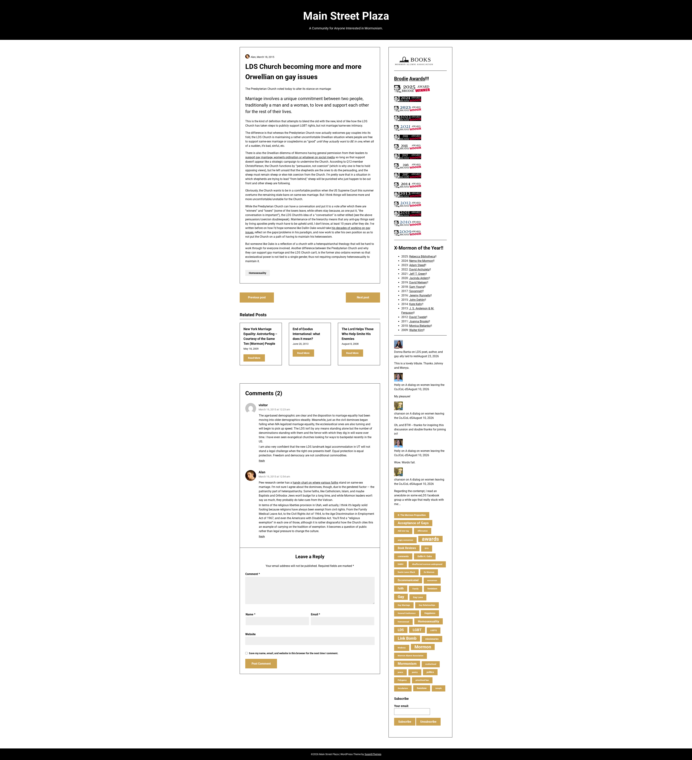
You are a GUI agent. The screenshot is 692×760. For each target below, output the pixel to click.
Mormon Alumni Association (410, 656)
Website (250, 634)
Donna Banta (402, 352)
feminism (432, 588)
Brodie (401, 78)
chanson (399, 413)
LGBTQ (433, 630)
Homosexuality (257, 273)
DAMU (400, 564)
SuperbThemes (373, 754)
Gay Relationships (427, 605)
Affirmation (423, 531)
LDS (401, 630)
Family (415, 589)
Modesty (402, 648)
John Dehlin (417, 299)
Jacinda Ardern (419, 278)
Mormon (422, 646)
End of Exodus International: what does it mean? (306, 334)
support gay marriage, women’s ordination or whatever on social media (290, 157)
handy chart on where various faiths (315, 482)
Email (315, 614)
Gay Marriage (404, 605)
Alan (262, 472)
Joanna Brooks (419, 321)
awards (430, 539)
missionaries (432, 639)
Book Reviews (407, 548)
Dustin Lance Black (406, 572)
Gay (401, 597)
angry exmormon (405, 540)
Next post (363, 297)
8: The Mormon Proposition (412, 515)
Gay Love (418, 597)
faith (401, 588)
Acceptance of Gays (413, 523)
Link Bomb (407, 638)
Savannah (415, 291)
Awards (417, 78)
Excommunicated (408, 580)
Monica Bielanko (420, 325)
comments (403, 556)
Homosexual (403, 622)
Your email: (401, 706)
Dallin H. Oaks (425, 556)
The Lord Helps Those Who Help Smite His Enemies (358, 334)
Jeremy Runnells (419, 295)
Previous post (257, 297)
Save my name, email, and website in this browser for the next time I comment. (293, 653)
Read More (254, 357)
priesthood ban (422, 680)
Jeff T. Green (417, 274)
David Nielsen (418, 282)
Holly (397, 385)
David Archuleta (419, 269)
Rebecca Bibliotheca (422, 256)
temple (438, 688)
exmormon (432, 580)
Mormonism (407, 664)
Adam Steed (417, 265)
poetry (415, 672)
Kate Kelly (415, 304)
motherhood (430, 664)
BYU (427, 548)
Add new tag (403, 531)
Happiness (429, 613)
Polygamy (402, 680)
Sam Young (416, 286)
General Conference (407, 613)
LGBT (417, 630)
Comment (252, 574)
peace (400, 672)
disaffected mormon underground (427, 564)
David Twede (417, 317)
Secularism (403, 688)
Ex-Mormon (429, 572)
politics (430, 672)
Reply (262, 460)
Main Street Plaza (346, 16)
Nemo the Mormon (421, 261)
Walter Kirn (416, 330)
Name (250, 614)
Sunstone (422, 688)
